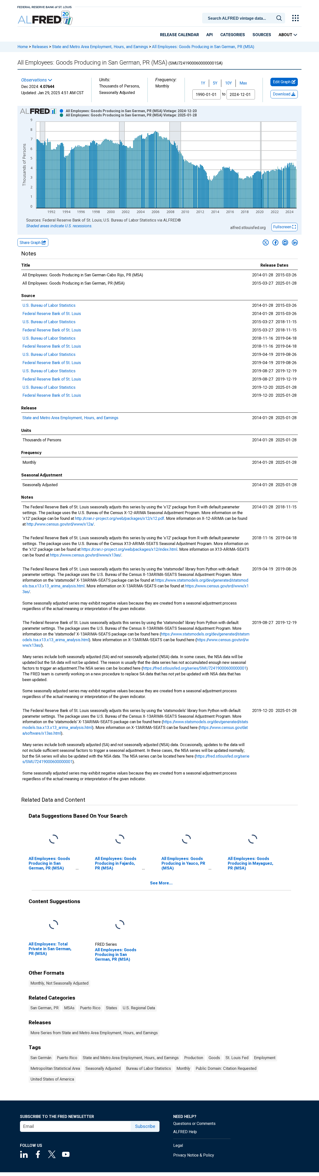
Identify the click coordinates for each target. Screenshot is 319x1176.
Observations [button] (34, 80)
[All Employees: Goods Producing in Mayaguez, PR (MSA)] (253, 839)
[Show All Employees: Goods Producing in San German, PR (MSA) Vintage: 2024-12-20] (131, 111)
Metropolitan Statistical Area (55, 1068)
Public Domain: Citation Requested (226, 1068)
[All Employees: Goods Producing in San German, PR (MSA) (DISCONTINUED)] (54, 839)
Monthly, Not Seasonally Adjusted (59, 983)
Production (193, 1057)
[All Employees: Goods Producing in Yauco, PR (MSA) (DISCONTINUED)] (186, 839)
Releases (40, 46)
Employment (264, 1057)
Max (243, 83)
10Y (228, 83)
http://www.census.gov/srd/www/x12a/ (60, 524)
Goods (214, 1057)
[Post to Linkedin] (295, 242)
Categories (232, 34)
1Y (203, 83)
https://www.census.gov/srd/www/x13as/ (85, 555)
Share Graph (31, 242)
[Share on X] (266, 242)
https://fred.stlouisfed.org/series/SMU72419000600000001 (194, 668)
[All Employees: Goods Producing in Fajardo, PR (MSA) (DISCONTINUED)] (120, 839)
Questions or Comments (194, 1123)
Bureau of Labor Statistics (148, 1068)
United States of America (52, 1079)
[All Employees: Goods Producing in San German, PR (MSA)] (120, 924)
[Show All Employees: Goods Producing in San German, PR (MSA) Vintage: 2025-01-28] (131, 115)
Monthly (183, 1068)
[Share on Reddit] (285, 242)
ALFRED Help (185, 1131)
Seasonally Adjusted (103, 1068)
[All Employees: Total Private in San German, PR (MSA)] (54, 924)
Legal (178, 1145)
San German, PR (44, 1008)
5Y (215, 83)
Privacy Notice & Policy (193, 1155)
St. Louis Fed (237, 1057)
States (111, 1008)
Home (22, 46)
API (209, 34)
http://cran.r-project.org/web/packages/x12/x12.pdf (119, 518)
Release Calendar (179, 34)
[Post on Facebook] (275, 242)
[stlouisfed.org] (44, 6)
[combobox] (244, 18)
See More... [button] (161, 883)
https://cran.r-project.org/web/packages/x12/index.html (129, 549)
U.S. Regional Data (139, 1008)
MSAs (69, 1008)
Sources (261, 34)
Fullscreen (282, 227)
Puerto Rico (90, 1008)
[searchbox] (244, 18)
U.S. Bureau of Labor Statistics (49, 305)
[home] (45, 18)
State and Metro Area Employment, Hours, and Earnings (100, 46)
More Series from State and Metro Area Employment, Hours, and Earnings (94, 1032)
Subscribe (145, 1126)
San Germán (40, 1057)
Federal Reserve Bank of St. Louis (51, 313)
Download (282, 94)
